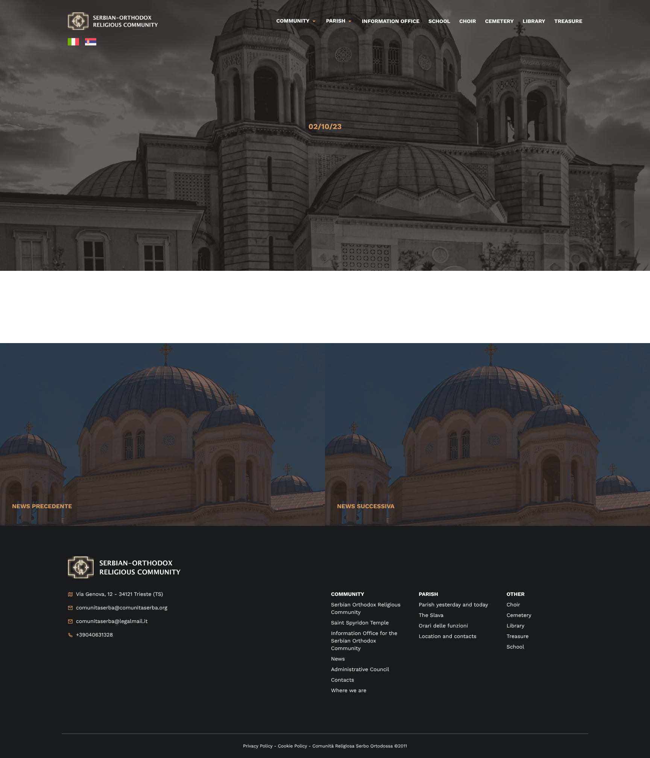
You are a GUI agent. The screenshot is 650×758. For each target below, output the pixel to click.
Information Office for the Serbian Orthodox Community (364, 641)
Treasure (568, 21)
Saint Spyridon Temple (360, 623)
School (439, 21)
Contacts (342, 680)
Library (534, 21)
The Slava (431, 615)
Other (516, 594)
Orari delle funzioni (443, 626)
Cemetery (499, 21)
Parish (335, 21)
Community (293, 21)
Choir (467, 21)
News (338, 659)
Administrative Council (360, 670)
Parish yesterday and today (453, 605)
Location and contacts (447, 636)
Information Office (390, 21)
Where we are (348, 691)
